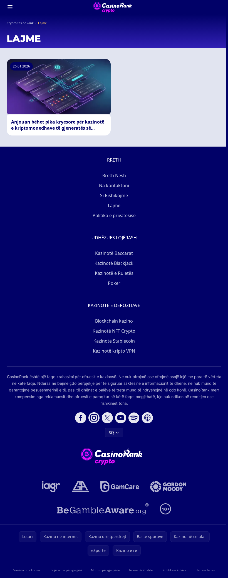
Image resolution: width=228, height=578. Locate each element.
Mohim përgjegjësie (105, 570)
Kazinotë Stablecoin (114, 341)
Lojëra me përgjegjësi (66, 570)
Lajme (114, 205)
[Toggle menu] (10, 7)
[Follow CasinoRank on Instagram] (94, 417)
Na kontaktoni (114, 185)
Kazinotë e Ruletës (114, 273)
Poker (114, 283)
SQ (111, 432)
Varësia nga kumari (27, 570)
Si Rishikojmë (114, 195)
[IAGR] (51, 486)
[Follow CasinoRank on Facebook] (80, 417)
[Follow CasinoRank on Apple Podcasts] (147, 417)
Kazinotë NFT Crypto (114, 331)
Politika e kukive (174, 570)
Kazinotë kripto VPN (114, 351)
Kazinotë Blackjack (114, 263)
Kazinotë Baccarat (114, 253)
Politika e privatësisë (114, 215)
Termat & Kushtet (141, 570)
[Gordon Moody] (168, 486)
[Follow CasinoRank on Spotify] (134, 417)
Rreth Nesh (114, 175)
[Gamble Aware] (103, 508)
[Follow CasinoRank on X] (107, 417)
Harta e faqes (205, 570)
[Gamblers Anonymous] (80, 486)
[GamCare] (119, 486)
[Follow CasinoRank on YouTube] (120, 417)
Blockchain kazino (114, 321)
